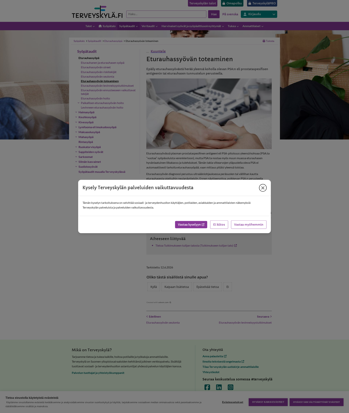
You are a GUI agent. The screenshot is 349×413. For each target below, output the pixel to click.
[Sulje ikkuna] (262, 187)
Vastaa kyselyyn (189, 225)
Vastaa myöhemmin (248, 225)
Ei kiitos (219, 225)
